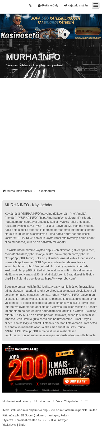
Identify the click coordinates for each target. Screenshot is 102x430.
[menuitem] (9, 425)
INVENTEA (49, 420)
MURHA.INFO (33, 57)
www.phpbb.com (15, 266)
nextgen (63, 420)
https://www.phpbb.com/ (60, 278)
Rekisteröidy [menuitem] (50, 5)
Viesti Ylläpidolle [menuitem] (67, 401)
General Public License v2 (75, 258)
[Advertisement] (51, 135)
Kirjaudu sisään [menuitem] (78, 5)
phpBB (47, 410)
